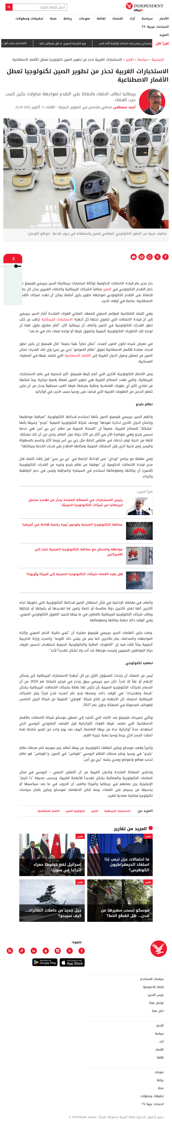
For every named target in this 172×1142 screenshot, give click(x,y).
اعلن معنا (158, 1011)
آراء (132, 18)
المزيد (164, 35)
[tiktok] (22, 951)
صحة (53, 18)
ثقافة (101, 18)
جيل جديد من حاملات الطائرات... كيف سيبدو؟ (53, 913)
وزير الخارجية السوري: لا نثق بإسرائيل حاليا (74, 43)
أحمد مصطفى (124, 107)
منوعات (84, 18)
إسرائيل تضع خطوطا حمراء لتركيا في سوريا (57, 867)
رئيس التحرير (156, 995)
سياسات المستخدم (152, 979)
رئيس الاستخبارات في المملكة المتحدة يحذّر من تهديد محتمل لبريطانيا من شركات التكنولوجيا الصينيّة (76, 502)
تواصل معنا (156, 1003)
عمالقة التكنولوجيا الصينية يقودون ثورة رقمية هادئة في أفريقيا (72, 524)
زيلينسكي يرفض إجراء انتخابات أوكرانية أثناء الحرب (137, 43)
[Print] (133, 257)
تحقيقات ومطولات (29, 18)
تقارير (130, 59)
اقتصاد (117, 18)
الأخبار (164, 18)
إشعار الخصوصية (153, 987)
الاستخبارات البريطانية (57, 319)
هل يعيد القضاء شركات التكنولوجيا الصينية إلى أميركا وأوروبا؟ (74, 574)
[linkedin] (34, 951)
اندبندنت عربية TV (155, 27)
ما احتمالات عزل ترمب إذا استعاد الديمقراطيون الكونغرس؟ (126, 865)
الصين (107, 289)
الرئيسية (158, 59)
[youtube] (46, 951)
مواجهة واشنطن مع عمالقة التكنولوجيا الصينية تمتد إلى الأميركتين (79, 552)
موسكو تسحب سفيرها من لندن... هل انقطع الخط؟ (125, 913)
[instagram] (58, 951)
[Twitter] (69, 951)
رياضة (67, 18)
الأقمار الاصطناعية (78, 355)
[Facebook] (81, 951)
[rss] (10, 951)
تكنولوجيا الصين (75, 811)
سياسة (147, 18)
